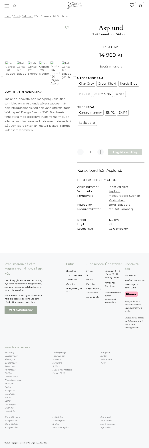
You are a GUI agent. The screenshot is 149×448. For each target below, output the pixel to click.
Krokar (55, 424)
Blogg (88, 275)
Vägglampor (58, 356)
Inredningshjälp (74, 275)
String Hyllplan (12, 424)
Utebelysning (59, 352)
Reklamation (92, 292)
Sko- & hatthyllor (60, 427)
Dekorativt (105, 417)
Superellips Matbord (62, 369)
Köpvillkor (90, 284)
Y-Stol (103, 363)
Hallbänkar (57, 417)
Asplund (114, 191)
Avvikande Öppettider (110, 284)
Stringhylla (10, 390)
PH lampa (9, 366)
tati (111, 209)
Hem (8, 16)
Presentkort (71, 279)
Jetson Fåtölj (58, 373)
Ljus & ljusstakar (108, 424)
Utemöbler (10, 411)
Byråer (8, 387)
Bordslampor (11, 356)
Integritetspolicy (93, 288)
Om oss (89, 271)
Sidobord (27, 16)
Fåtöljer (8, 373)
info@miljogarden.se (134, 280)
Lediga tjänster (93, 297)
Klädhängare (58, 420)
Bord (16, 16)
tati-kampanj (124, 209)
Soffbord (56, 366)
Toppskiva (85, 107)
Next (74, 76)
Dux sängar (10, 404)
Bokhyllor (9, 383)
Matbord (56, 359)
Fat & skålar (105, 420)
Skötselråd (71, 271)
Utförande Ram (90, 78)
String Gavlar (11, 420)
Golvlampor (10, 363)
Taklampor (10, 369)
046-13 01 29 (130, 275)
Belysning (9, 352)
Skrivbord (57, 363)
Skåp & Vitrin (106, 359)
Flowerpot (10, 359)
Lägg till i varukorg (125, 152)
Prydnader (105, 427)
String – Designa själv (74, 290)
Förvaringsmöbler (13, 380)
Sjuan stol (9, 408)
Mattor (8, 397)
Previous (2, 76)
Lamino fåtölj (11, 376)
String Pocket (11, 427)
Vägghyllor (10, 394)
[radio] (86, 83)
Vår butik (70, 284)
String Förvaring (13, 417)
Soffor (8, 401)
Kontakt (89, 279)
